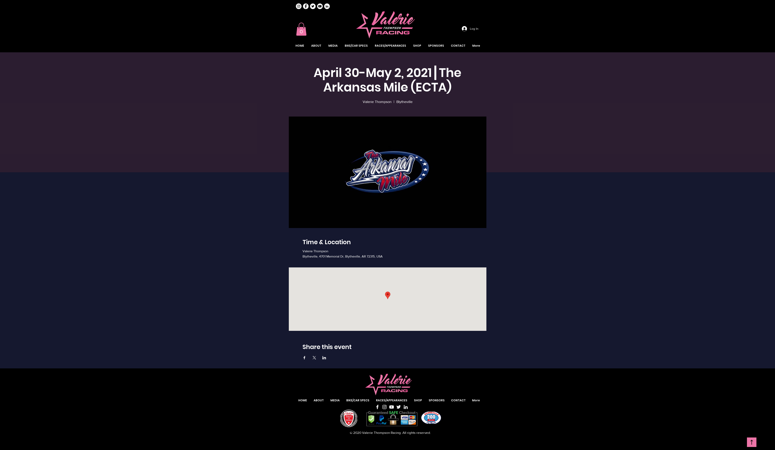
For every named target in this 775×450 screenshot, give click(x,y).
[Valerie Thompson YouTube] (320, 6)
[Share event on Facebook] (304, 357)
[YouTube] (391, 407)
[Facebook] (377, 407)
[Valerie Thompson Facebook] (306, 6)
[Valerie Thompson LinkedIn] (327, 6)
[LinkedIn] (405, 407)
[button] (301, 29)
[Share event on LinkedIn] (324, 357)
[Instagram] (299, 6)
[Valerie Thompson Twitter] (313, 6)
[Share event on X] (314, 357)
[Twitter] (398, 407)
